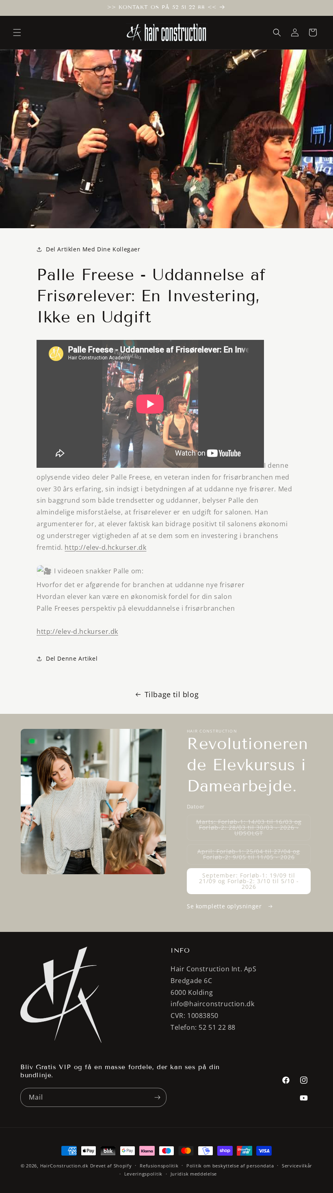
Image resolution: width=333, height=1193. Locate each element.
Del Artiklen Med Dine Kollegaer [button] (93, 249)
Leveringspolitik (143, 1174)
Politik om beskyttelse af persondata (230, 1166)
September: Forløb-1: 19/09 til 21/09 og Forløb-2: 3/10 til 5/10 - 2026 (249, 880)
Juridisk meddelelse (194, 1174)
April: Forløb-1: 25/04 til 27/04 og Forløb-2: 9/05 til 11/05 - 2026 (254, 855)
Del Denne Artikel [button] (71, 658)
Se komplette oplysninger (225, 906)
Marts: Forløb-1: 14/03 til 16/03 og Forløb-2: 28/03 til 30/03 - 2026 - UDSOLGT (249, 829)
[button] (17, 32)
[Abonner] (157, 1097)
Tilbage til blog (172, 694)
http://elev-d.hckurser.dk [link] (105, 547)
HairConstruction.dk (64, 1166)
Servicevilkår (297, 1166)
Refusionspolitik (159, 1166)
